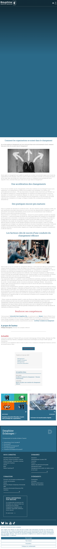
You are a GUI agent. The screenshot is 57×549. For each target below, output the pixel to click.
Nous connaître (9, 455)
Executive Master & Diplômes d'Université (14, 484)
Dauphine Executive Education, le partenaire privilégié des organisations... (13, 417)
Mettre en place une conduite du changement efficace (28, 383)
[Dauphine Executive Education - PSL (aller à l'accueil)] (8, 3)
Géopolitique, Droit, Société (11, 442)
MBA (4, 486)
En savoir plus (9, 513)
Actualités (33, 481)
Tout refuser (28, 540)
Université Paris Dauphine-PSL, (19, 316)
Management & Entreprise (10, 446)
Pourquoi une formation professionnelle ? (14, 479)
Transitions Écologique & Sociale (12, 449)
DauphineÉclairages (8, 432)
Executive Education (22, 363)
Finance (33, 463)
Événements (36, 476)
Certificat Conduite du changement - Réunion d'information (28, 377)
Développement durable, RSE (39, 459)
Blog (4, 466)
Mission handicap (7, 468)
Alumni (5, 464)
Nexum (41, 316)
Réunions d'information (37, 483)
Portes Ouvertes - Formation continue (13, 461)
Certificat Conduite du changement (44, 320)
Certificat (5, 490)
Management (20, 358)
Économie (6, 444)
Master (5, 483)
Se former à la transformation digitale (41, 417)
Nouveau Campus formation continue (13, 459)
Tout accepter (28, 538)
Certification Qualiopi (9, 463)
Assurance (34, 457)
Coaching (33, 461)
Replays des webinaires (37, 484)
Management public (36, 466)
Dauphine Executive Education (11, 457)
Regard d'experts (22, 360)
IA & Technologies (8, 447)
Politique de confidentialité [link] (28, 546)
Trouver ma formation (9, 481)
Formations (8, 476)
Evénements (34, 479)
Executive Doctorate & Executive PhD (13, 488)
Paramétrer (28, 543)
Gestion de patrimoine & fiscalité (39, 464)
